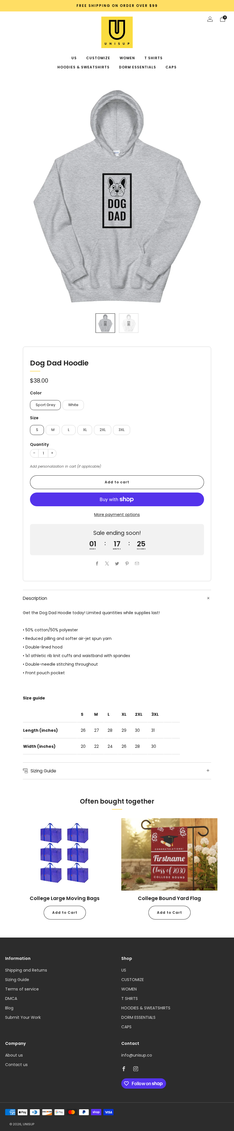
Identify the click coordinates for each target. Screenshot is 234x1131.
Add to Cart (64, 912)
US (74, 58)
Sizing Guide (17, 979)
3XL (121, 429)
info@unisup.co (136, 1055)
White (73, 404)
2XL (103, 429)
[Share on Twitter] (117, 563)
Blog (9, 1008)
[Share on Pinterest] (127, 563)
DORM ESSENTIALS (137, 67)
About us (14, 1055)
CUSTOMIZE (98, 58)
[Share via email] (137, 563)
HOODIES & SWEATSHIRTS (83, 67)
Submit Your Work (23, 1017)
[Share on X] (107, 563)
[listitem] (117, 6)
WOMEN (127, 58)
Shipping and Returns (26, 970)
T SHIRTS (153, 58)
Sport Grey (45, 404)
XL (85, 429)
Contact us (16, 1064)
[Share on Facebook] (97, 563)
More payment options (117, 514)
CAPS (171, 67)
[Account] (210, 19)
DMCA (11, 998)
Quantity (39, 444)
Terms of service (22, 989)
